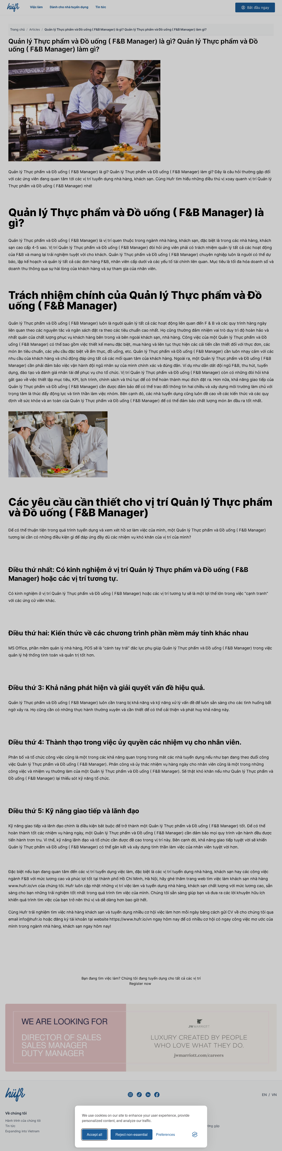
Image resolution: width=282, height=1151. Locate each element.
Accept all (94, 1134)
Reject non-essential (131, 1134)
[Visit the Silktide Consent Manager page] (194, 1134)
